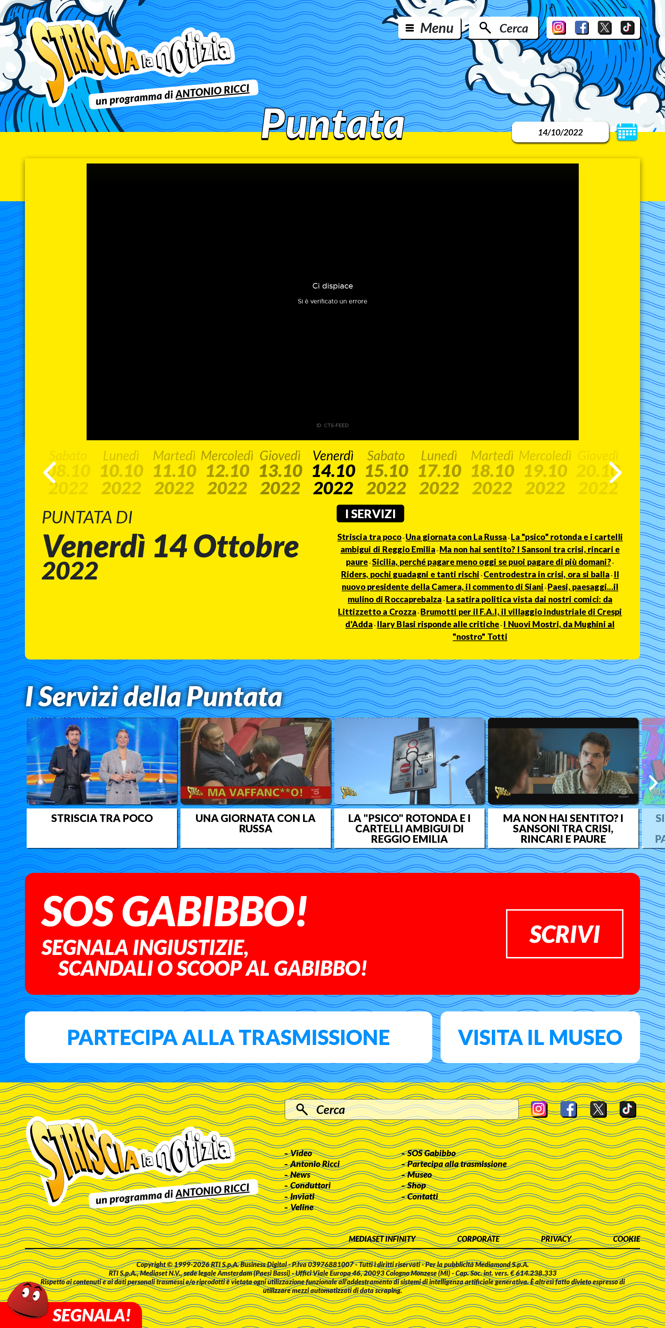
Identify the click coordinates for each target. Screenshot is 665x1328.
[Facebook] (582, 28)
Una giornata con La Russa (456, 537)
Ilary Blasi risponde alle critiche (438, 624)
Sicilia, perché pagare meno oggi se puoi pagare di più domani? (491, 562)
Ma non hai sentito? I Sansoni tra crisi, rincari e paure (563, 828)
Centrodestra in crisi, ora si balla (547, 574)
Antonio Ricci (315, 1163)
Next (615, 472)
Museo (419, 1174)
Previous (49, 472)
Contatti (422, 1196)
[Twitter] (605, 28)
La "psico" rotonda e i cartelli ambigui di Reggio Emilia (409, 828)
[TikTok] (628, 28)
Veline (301, 1207)
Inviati (302, 1196)
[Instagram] (559, 28)
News (300, 1174)
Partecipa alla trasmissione (228, 1037)
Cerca (513, 27)
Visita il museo (540, 1037)
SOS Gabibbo (431, 1153)
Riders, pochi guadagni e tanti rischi (410, 574)
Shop (416, 1185)
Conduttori (310, 1185)
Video (301, 1153)
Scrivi (565, 934)
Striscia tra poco (369, 537)
